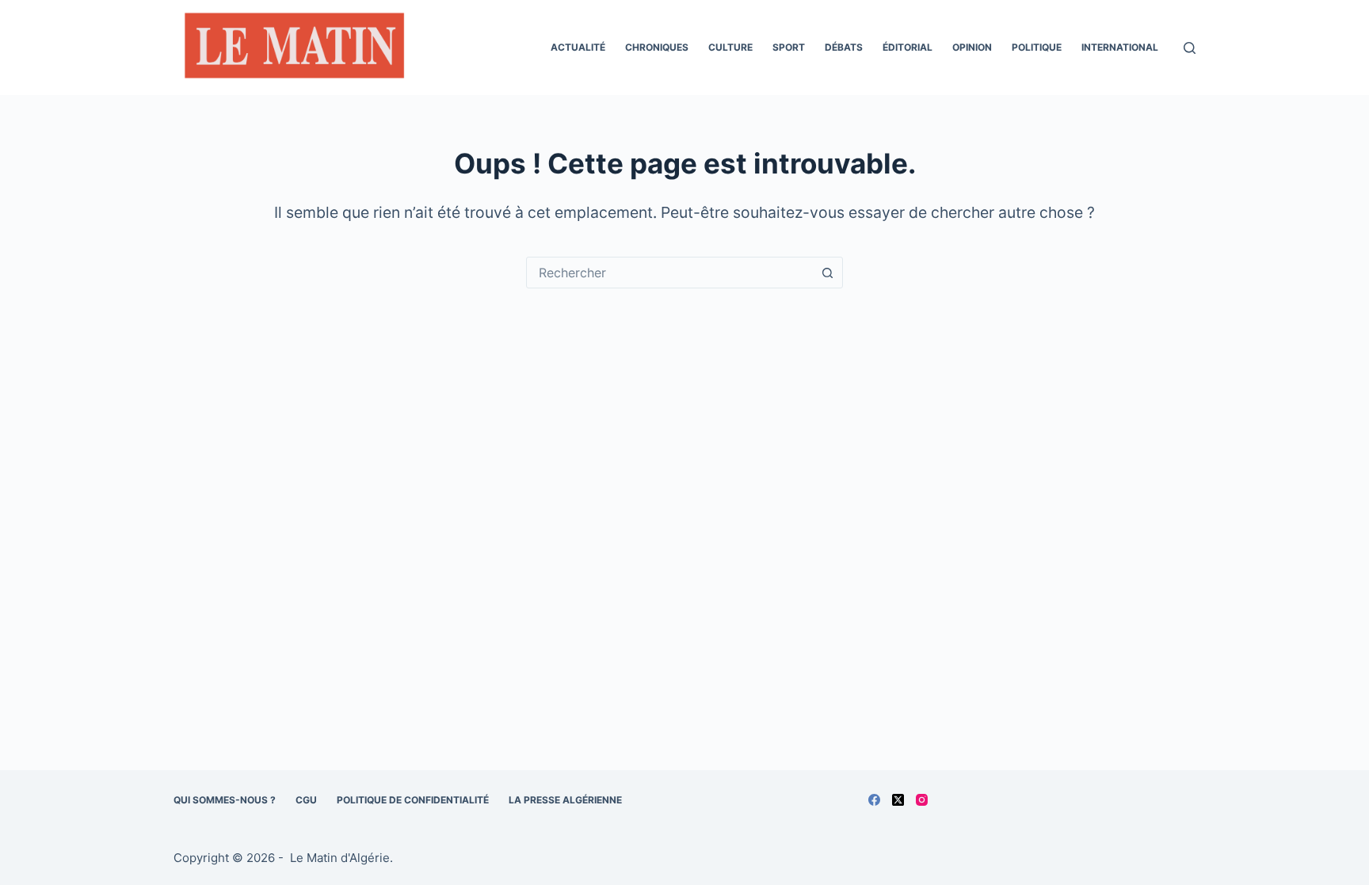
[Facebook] (874, 800)
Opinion (972, 47)
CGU (306, 800)
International (1119, 47)
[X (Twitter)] (898, 800)
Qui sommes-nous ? (225, 800)
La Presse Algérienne (565, 800)
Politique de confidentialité (413, 800)
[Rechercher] (1189, 48)
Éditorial (907, 47)
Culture (730, 47)
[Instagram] (922, 800)
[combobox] (669, 272)
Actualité (578, 47)
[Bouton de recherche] (827, 272)
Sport (788, 47)
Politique (1037, 47)
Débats (844, 47)
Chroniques (656, 47)
